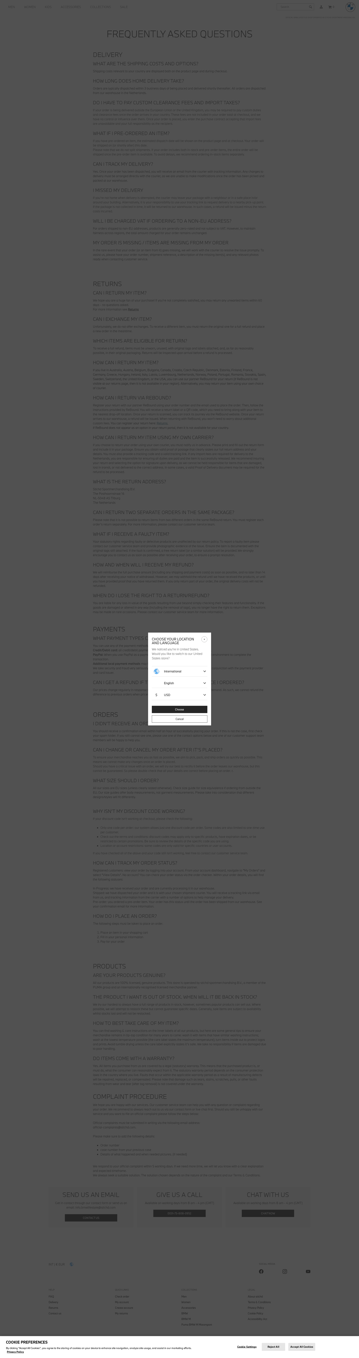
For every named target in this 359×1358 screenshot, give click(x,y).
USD (162, 695)
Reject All (273, 1346)
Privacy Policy (15, 1351)
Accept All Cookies (301, 1346)
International (172, 671)
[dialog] (179, 679)
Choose (179, 709)
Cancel (180, 719)
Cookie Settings (247, 1346)
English (169, 683)
